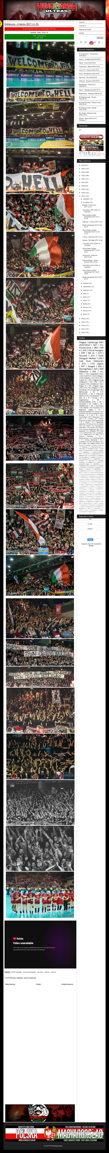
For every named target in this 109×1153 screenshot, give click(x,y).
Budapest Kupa (93, 448)
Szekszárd (92, 460)
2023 (83, 175)
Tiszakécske (82, 470)
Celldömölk (82, 487)
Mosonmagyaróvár (84, 459)
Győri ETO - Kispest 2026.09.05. (89, 70)
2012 (83, 332)
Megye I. (100, 376)
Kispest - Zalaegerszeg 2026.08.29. (90, 59)
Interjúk (81, 33)
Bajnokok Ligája (87, 410)
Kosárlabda (94, 396)
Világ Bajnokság (96, 447)
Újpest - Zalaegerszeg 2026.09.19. (90, 90)
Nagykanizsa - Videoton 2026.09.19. (90, 93)
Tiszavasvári (82, 481)
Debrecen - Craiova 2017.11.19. (21, 24)
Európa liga (95, 390)
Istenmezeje (98, 494)
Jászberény (99, 433)
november (86, 202)
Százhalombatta (98, 438)
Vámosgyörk (85, 482)
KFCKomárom (85, 477)
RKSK (87, 479)
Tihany (99, 479)
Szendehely (84, 505)
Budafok (82, 415)
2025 (83, 169)
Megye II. (95, 388)
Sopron (97, 411)
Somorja (93, 479)
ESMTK (94, 465)
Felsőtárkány (82, 491)
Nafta (99, 462)
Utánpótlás (84, 511)
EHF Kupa (13, 978)
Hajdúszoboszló (83, 494)
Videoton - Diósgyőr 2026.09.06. (89, 81)
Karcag (81, 445)
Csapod (82, 384)
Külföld (88, 445)
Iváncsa (84, 467)
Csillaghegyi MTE (84, 465)
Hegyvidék (100, 476)
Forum (44, 32)
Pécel (101, 431)
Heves (91, 494)
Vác (92, 415)
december (86, 199)
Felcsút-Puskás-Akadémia (96, 472)
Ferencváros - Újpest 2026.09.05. (89, 66)
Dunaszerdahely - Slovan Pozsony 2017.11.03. (90, 261)
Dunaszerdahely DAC (88, 402)
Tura (89, 481)
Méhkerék (98, 499)
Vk (47, 32)
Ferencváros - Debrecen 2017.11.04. (89, 256)
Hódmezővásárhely (85, 411)
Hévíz (99, 457)
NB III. (92, 353)
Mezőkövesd (84, 406)
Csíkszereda (96, 417)
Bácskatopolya (84, 438)
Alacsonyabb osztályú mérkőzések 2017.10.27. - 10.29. (91, 272)
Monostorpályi (99, 450)
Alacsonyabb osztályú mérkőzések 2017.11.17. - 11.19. (91, 216)
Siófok (86, 408)
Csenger (90, 487)
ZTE (85, 388)
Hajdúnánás (93, 476)
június (85, 297)
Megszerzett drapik (85, 29)
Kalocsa (91, 467)
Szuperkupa (90, 506)
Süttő (89, 508)
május (85, 300)
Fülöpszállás (92, 491)
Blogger (91, 545)
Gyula (99, 491)
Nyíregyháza (85, 368)
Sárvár (87, 453)
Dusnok (92, 489)
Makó (95, 404)
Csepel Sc (83, 380)
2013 (83, 329)
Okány (81, 469)
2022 (83, 179)
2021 (83, 182)
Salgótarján (97, 459)
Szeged (92, 366)
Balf (80, 472)
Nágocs (97, 501)
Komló (92, 427)
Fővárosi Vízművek (87, 436)
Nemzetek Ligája (84, 464)
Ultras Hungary (95, 350)
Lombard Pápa (88, 433)
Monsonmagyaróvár (96, 498)
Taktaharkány (97, 508)
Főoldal (38, 984)
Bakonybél (98, 470)
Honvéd (84, 355)
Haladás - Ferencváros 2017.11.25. (89, 206)
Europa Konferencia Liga (92, 429)
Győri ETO (88, 376)
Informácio (99, 406)
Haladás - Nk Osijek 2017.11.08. (92, 240)
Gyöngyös (81, 493)
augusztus (86, 290)
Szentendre (92, 505)
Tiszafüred (94, 510)
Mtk (96, 382)
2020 (83, 186)
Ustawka (82, 22)
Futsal (91, 424)
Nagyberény (82, 501)
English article (95, 443)
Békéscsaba (84, 392)
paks (81, 419)
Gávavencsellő (90, 493)
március (85, 307)
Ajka (97, 434)
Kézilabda (20, 978)
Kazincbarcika (99, 420)
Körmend (82, 413)
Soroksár (82, 460)
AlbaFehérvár (83, 455)
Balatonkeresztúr (99, 484)
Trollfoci (101, 510)
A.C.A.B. (91, 470)
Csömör (88, 422)
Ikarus (101, 445)
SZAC (95, 503)
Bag (83, 484)
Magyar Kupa (98, 386)
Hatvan (97, 442)
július (84, 293)
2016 (83, 319)
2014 (83, 325)
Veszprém (83, 404)
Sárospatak (82, 508)
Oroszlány (82, 442)
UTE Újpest (96, 363)
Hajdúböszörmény (90, 474)
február (85, 311)
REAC (89, 426)
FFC (99, 489)
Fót (82, 474)
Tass (87, 510)
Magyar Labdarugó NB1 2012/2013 (91, 343)
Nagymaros (90, 501)
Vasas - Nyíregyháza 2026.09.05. (89, 74)
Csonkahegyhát (99, 487)
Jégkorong (87, 434)
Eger (89, 420)
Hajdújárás (84, 476)
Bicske (95, 445)
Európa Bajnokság (92, 440)
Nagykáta (85, 447)
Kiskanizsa (90, 496)
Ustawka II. (82, 26)
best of (82, 398)
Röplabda (82, 431)
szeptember (87, 286)
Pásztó (89, 469)
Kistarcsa (98, 496)
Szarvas (101, 503)
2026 (83, 165)
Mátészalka (89, 499)
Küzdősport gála (83, 498)
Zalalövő (91, 511)
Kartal (92, 477)
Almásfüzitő (100, 482)
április (85, 304)
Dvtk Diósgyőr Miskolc (91, 357)
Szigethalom (100, 505)
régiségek (82, 448)
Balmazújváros (96, 453)
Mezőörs (99, 477)
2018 (83, 193)
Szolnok (96, 408)
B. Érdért (93, 455)
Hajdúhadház (100, 474)
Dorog (95, 398)
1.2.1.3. (93, 482)
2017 (83, 196)
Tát (90, 442)
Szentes (101, 427)
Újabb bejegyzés (10, 984)
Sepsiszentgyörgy (94, 413)
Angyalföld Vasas (96, 374)
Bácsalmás (85, 457)
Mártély (81, 499)
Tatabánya (94, 384)
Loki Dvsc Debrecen (30, 978)
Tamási (81, 510)
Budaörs (101, 455)
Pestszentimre (88, 503)
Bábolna (93, 486)
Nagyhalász (86, 452)
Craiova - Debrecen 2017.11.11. (92, 237)
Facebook (33, 32)
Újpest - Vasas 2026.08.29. (87, 63)
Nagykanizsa (85, 400)
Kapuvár (98, 467)
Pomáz (91, 419)
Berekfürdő (85, 486)
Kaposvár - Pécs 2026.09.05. (88, 77)
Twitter (39, 32)
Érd (97, 378)
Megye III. (83, 386)
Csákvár (84, 489)
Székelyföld (98, 506)
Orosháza (81, 479)
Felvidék (101, 465)
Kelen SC (81, 496)
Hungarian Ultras (57, 1145)
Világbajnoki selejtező (97, 481)
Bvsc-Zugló (83, 443)
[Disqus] (39, 1017)
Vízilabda (93, 431)
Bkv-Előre (97, 464)
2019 (83, 189)
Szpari (83, 506)
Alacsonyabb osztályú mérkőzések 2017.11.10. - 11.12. (91, 231)
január (85, 314)
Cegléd (93, 457)
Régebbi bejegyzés (67, 984)
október (85, 283)
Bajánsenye (89, 484)
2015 (83, 322)
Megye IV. (91, 462)
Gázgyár (99, 493)
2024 (83, 172)
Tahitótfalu (97, 469)
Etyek (86, 472)
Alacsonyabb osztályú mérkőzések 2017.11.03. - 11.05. (91, 250)
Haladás (87, 378)
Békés (99, 486)
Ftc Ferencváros (91, 346)
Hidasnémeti (89, 450)
